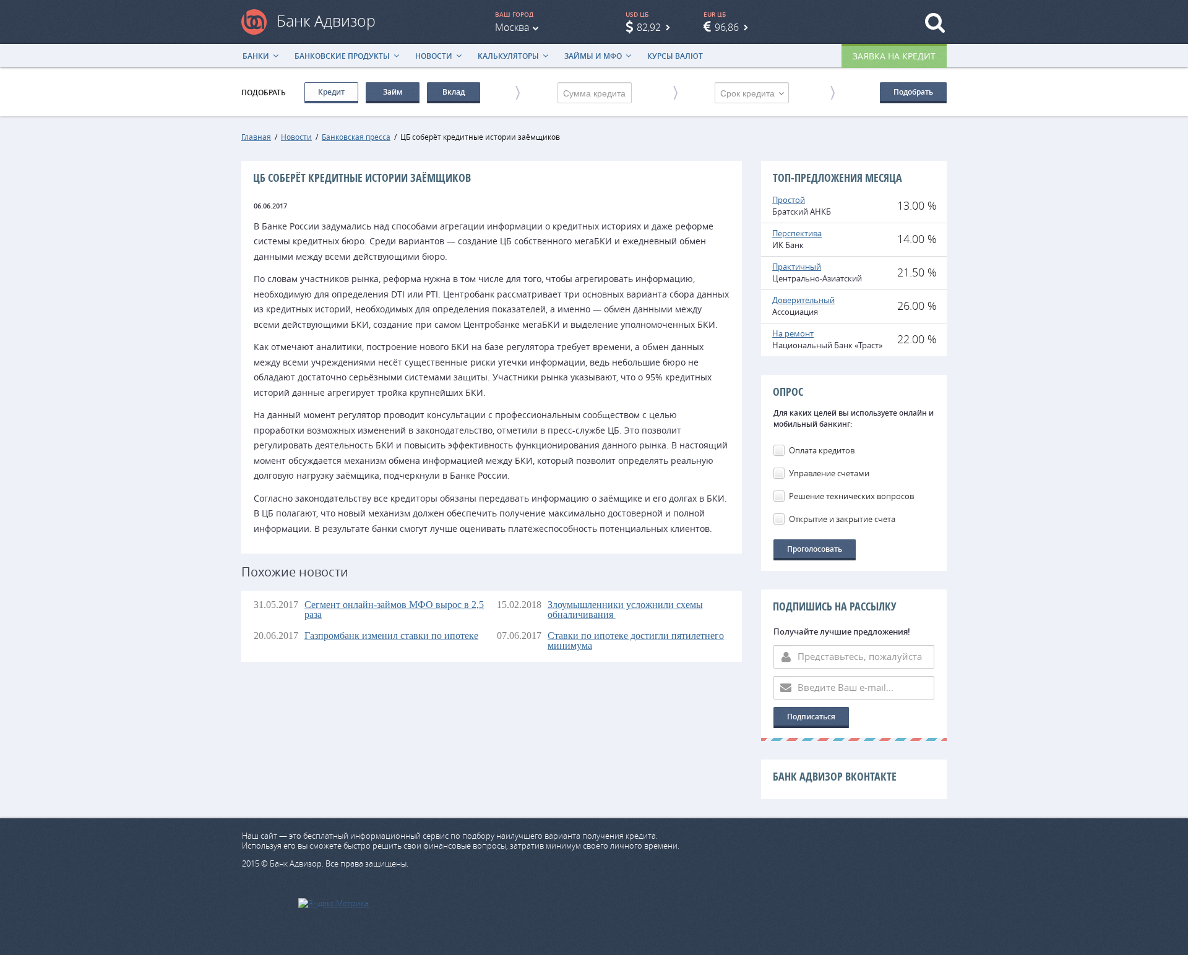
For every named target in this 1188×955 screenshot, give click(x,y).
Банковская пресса (356, 137)
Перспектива (797, 233)
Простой (788, 199)
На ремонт (793, 333)
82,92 (649, 27)
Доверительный (803, 300)
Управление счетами (829, 473)
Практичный (796, 266)
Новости (433, 56)
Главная (256, 137)
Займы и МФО (593, 56)
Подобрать (913, 92)
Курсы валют (675, 56)
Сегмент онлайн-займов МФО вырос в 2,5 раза (394, 609)
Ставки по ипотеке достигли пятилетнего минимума (636, 640)
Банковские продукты (342, 56)
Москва (512, 27)
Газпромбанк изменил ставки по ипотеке (391, 635)
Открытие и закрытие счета (842, 519)
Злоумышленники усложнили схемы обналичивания (625, 609)
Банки (256, 56)
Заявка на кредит (894, 56)
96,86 (727, 27)
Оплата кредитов (821, 450)
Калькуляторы (508, 56)
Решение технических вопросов (851, 496)
